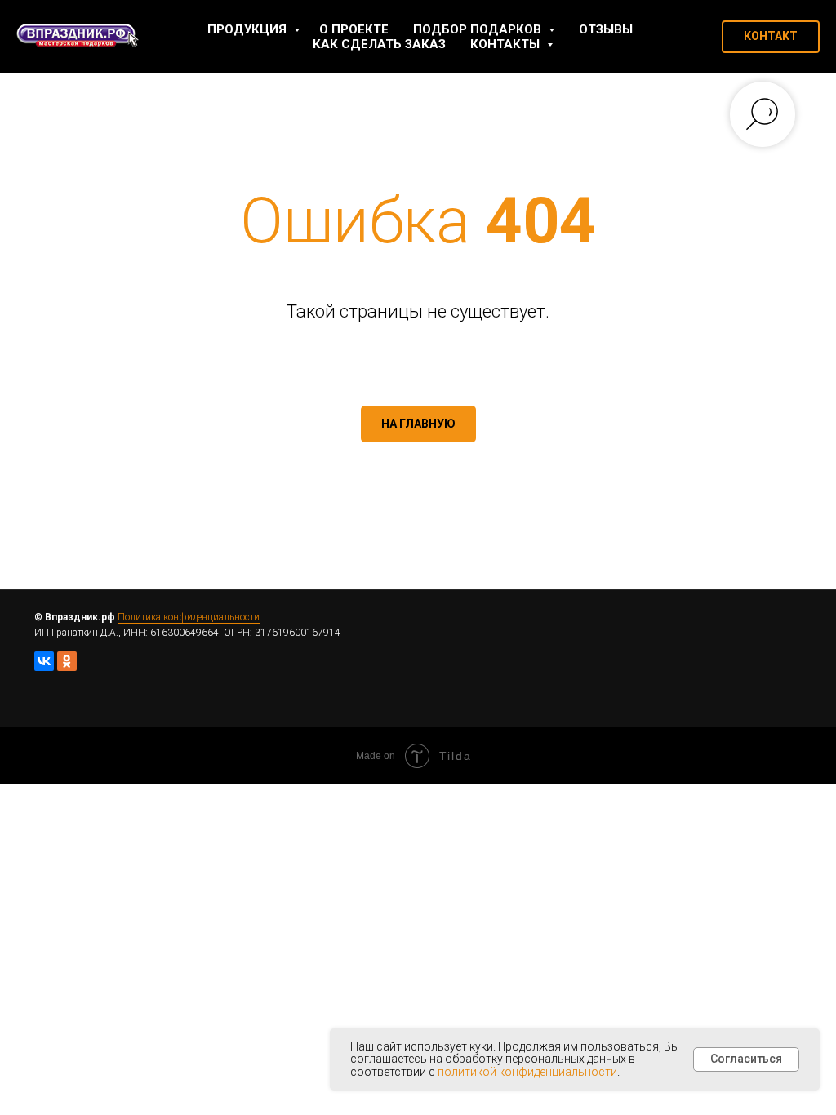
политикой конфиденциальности (527, 1071)
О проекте (354, 29)
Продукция (248, 29)
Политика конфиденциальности (189, 617)
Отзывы (606, 29)
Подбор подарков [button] (479, 29)
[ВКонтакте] (44, 661)
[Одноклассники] (67, 661)
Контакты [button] (506, 44)
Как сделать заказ (379, 44)
